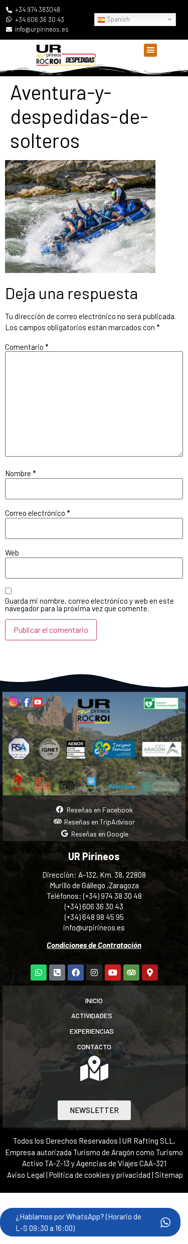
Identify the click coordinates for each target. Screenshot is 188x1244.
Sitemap (169, 1174)
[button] (150, 50)
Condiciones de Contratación (94, 944)
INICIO (94, 1000)
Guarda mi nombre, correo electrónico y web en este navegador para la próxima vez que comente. (89, 604)
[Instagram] (94, 972)
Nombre (20, 473)
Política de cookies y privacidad (100, 1174)
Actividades (91, 1015)
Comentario (27, 347)
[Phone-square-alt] (57, 972)
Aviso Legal (26, 1174)
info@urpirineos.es (94, 927)
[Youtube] (113, 972)
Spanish (117, 19)
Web (12, 553)
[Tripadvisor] (131, 972)
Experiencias (92, 1031)
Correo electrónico (37, 513)
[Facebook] (76, 972)
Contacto (94, 1046)
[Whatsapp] (39, 972)
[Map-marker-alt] (150, 972)
